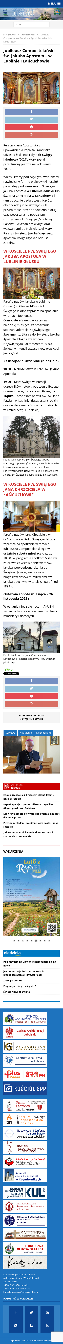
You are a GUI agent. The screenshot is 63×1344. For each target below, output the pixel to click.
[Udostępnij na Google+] (31, 135)
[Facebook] (16, 1312)
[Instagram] (16, 1326)
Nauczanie (26, 732)
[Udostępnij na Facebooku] (31, 112)
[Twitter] (31, 1312)
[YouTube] (47, 1312)
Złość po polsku (12, 980)
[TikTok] (31, 1326)
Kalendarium (43, 732)
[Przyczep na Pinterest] (31, 127)
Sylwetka (10, 732)
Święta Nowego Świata (16, 991)
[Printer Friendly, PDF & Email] (8, 670)
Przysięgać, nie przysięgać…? (19, 986)
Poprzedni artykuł (31, 715)
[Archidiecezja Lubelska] (31, 14)
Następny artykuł (32, 719)
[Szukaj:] (31, 24)
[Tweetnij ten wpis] (31, 120)
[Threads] (47, 1326)
